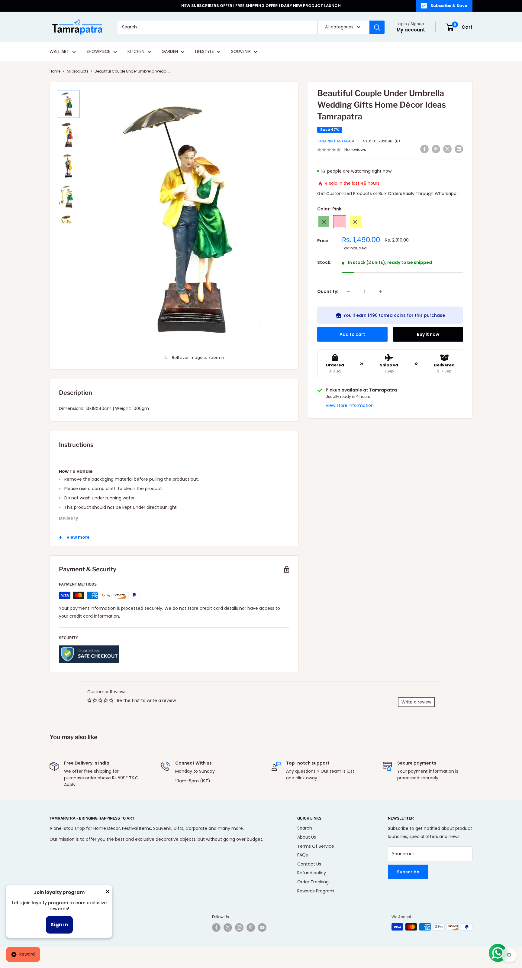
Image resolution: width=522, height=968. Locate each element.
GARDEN (170, 52)
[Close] (107, 892)
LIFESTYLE (204, 52)
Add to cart (352, 335)
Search (304, 828)
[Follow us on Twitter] (228, 927)
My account (411, 30)
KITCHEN (135, 52)
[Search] (377, 27)
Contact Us (309, 864)
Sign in (59, 924)
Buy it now (428, 335)
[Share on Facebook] (424, 149)
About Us (306, 837)
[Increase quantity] (380, 291)
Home (55, 71)
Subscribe (408, 872)
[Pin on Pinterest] (436, 149)
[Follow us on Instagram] (239, 927)
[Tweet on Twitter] (447, 149)
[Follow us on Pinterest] (250, 927)
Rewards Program (315, 891)
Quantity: (327, 292)
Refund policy (311, 873)
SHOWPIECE (98, 52)
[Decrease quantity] (348, 291)
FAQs (302, 855)
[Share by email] (459, 149)
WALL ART (59, 52)
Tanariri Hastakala (335, 141)
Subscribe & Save (448, 5)
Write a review (416, 702)
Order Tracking (313, 882)
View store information (350, 406)
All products (77, 71)
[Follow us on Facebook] (216, 927)
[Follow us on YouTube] (262, 927)
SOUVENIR (241, 52)
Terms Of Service (315, 846)
